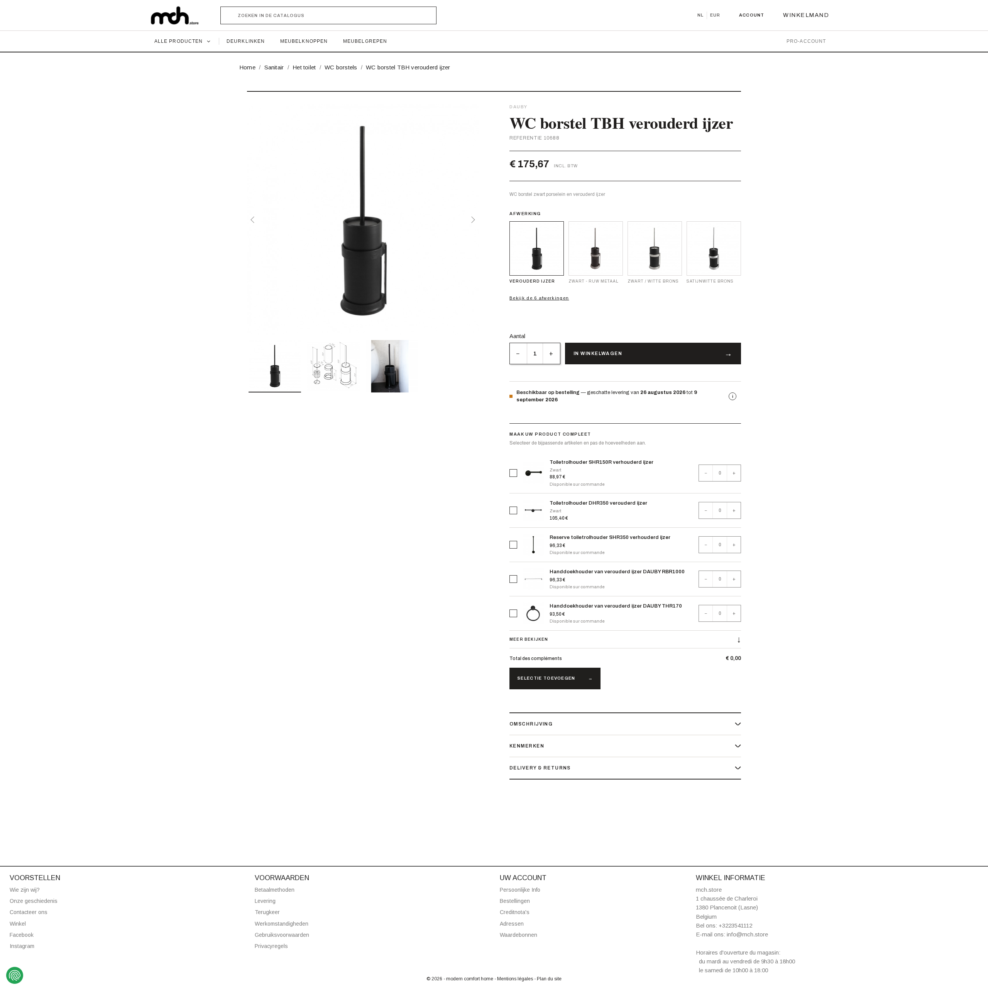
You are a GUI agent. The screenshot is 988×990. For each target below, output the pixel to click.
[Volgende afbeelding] (471, 220)
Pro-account (806, 41)
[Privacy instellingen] (15, 975)
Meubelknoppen (304, 41)
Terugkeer (267, 912)
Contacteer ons (28, 912)
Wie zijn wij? (25, 890)
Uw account (523, 878)
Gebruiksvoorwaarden (282, 935)
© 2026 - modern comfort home (460, 979)
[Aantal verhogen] (551, 353)
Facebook (22, 935)
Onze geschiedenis (34, 901)
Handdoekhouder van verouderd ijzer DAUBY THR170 (616, 606)
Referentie (525, 138)
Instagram (22, 946)
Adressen (512, 924)
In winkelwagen (598, 353)
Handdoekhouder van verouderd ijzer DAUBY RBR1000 (617, 571)
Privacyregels (271, 946)
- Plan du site (548, 979)
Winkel (18, 924)
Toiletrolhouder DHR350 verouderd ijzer (598, 503)
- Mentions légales (514, 979)
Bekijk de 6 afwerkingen (539, 298)
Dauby (518, 106)
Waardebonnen (518, 935)
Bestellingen (515, 901)
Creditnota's (515, 912)
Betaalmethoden (274, 890)
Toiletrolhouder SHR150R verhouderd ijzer (601, 462)
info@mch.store (747, 934)
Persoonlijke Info (520, 890)
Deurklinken (246, 41)
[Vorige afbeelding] (254, 220)
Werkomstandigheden (281, 924)
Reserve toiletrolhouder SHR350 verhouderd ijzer (610, 537)
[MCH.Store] (178, 15)
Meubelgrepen (365, 41)
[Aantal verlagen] (518, 353)
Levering (265, 901)
